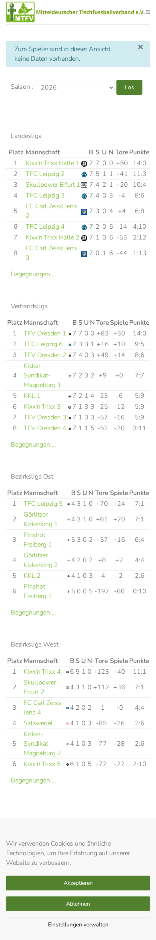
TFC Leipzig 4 (45, 226)
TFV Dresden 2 (45, 355)
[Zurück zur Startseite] (76, 12)
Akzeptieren (78, 883)
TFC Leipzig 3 (45, 195)
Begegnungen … (33, 274)
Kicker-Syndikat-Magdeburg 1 (42, 375)
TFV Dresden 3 (45, 417)
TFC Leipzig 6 (43, 344)
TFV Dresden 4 (45, 428)
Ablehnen (78, 904)
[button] (148, 12)
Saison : (22, 86)
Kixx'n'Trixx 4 (42, 671)
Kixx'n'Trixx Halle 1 (53, 163)
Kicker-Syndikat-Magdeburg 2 (42, 744)
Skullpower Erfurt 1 (53, 184)
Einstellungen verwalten (78, 924)
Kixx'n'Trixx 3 (42, 406)
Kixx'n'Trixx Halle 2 (53, 237)
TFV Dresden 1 (45, 333)
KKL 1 (32, 395)
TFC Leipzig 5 (43, 503)
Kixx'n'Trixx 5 (42, 764)
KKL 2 (32, 575)
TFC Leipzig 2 (45, 174)
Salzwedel (38, 723)
